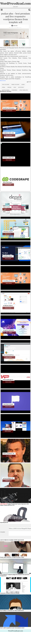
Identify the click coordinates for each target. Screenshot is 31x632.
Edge (15, 87)
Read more (3, 80)
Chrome (9, 87)
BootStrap (21, 87)
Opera (3, 87)
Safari (22, 84)
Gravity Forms (5, 90)
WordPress (14, 90)
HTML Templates (23, 90)
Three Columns (15, 84)
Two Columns (5, 84)
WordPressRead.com (15, 3)
